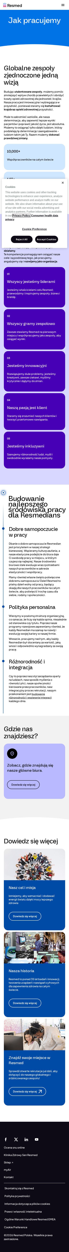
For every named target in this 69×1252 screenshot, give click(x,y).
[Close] (62, 182)
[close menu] (63, 5)
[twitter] (16, 1139)
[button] (23, 784)
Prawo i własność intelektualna (23, 1211)
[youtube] (37, 1139)
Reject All (22, 239)
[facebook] (6, 1139)
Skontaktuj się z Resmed (19, 1188)
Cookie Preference (15, 1227)
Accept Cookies (46, 239)
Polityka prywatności (17, 1196)
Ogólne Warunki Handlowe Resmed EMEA (30, 1219)
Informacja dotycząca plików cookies (27, 1203)
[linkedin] (26, 1139)
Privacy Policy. (21, 215)
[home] (12, 4)
